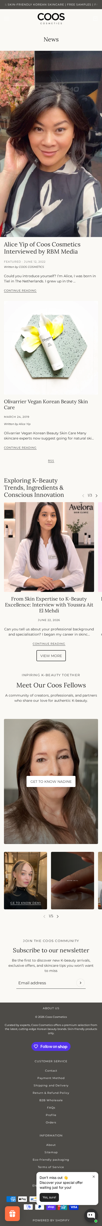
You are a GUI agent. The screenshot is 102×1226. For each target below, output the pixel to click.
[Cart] (95, 18)
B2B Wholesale (51, 1100)
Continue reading (20, 290)
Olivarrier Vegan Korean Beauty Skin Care (46, 404)
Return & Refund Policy (51, 1093)
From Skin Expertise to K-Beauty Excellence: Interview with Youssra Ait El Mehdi (49, 605)
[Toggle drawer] (6, 18)
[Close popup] (94, 1176)
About (51, 1145)
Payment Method (51, 1078)
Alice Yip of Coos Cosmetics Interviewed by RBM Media (42, 247)
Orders (51, 1122)
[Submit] (80, 983)
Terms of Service (51, 1167)
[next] (96, 495)
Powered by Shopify (51, 1220)
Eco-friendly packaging (51, 1159)
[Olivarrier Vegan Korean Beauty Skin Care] (51, 348)
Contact (51, 1070)
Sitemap (51, 1152)
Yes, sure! (49, 1197)
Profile (51, 1115)
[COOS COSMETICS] (51, 18)
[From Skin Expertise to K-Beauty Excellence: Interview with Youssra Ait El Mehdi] (49, 547)
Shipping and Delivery (51, 1085)
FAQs (51, 1107)
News (51, 39)
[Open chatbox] (91, 1216)
